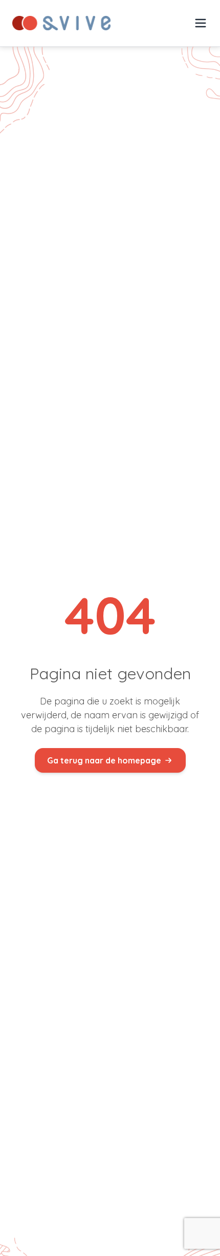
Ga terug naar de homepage (104, 760)
